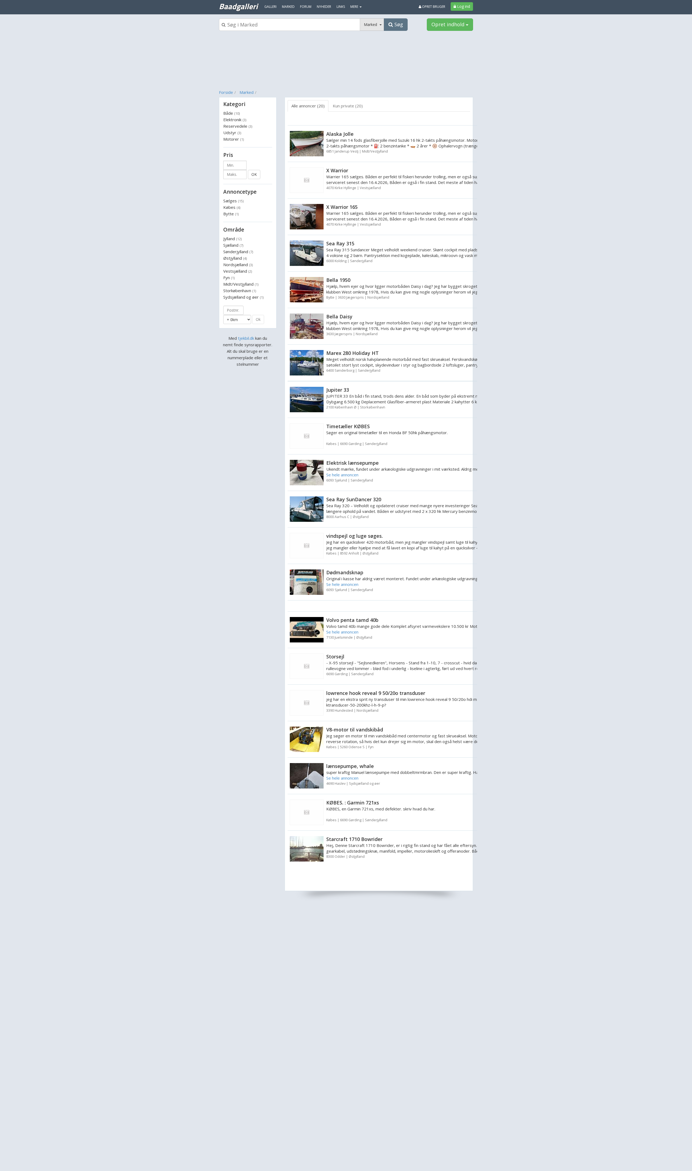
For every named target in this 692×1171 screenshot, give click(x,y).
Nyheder (324, 6)
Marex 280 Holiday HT (352, 353)
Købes (231, 207)
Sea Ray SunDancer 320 (353, 499)
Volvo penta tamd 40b (352, 620)
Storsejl (335, 656)
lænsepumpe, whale (350, 766)
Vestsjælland (237, 271)
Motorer (233, 139)
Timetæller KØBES (348, 426)
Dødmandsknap (344, 572)
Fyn (229, 277)
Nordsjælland (238, 264)
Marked (246, 92)
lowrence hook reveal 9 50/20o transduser (375, 693)
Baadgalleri (238, 6)
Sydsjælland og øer (243, 297)
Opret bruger (433, 6)
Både (231, 113)
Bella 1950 (338, 280)
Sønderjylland (238, 251)
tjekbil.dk (246, 338)
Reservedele (237, 126)
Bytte (231, 213)
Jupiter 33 (337, 390)
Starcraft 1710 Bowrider (354, 839)
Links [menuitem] (341, 6)
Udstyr (232, 132)
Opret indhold (448, 24)
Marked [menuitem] (288, 6)
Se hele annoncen (342, 474)
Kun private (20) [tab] (348, 105)
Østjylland (235, 258)
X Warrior (337, 170)
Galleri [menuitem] (270, 6)
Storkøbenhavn (239, 290)
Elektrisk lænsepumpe (352, 463)
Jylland (232, 238)
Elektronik (234, 119)
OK (254, 174)
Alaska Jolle (340, 134)
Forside (226, 92)
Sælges (233, 200)
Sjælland (233, 245)
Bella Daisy (339, 316)
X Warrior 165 (342, 207)
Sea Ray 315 (340, 243)
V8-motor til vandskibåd (354, 729)
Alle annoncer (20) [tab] (308, 105)
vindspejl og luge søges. (354, 536)
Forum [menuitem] (305, 6)
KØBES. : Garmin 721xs (352, 802)
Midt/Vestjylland (240, 284)
